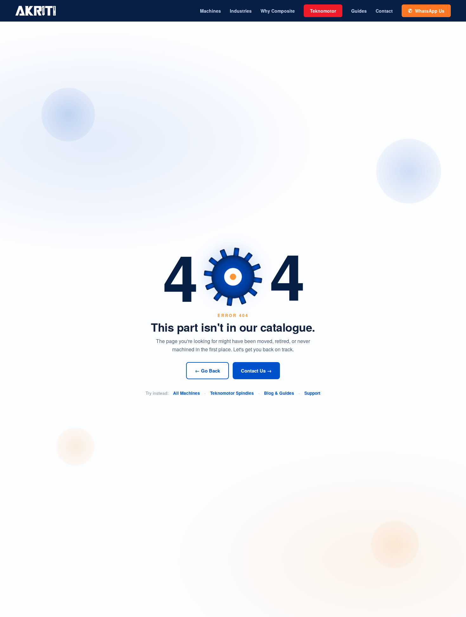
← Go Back (207, 370)
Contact (384, 11)
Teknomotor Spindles (232, 393)
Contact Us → (256, 370)
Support (312, 393)
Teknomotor (323, 11)
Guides (359, 11)
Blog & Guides (279, 393)
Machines (210, 11)
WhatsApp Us (426, 10)
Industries (241, 11)
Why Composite (278, 11)
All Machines (186, 393)
